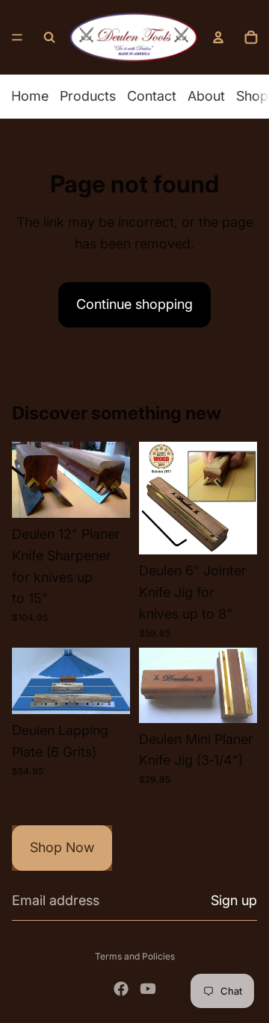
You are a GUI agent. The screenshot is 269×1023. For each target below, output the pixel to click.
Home (30, 96)
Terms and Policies (135, 956)
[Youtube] (148, 989)
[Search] (49, 37)
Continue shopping (134, 304)
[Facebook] (121, 989)
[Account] (218, 37)
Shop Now (62, 847)
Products (88, 96)
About (206, 96)
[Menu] (17, 37)
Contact (151, 96)
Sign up (234, 900)
